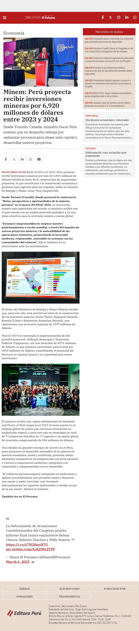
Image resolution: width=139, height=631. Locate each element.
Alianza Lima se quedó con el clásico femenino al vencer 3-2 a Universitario (108, 104)
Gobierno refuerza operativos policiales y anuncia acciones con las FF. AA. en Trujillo (109, 59)
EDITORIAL (92, 115)
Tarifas (24, 588)
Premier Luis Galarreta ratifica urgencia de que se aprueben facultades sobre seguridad (108, 70)
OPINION (90, 148)
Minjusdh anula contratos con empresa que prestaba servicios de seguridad (109, 40)
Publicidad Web (114, 588)
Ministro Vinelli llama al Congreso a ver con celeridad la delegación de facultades (109, 50)
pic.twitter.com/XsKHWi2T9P (30, 549)
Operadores (24, 596)
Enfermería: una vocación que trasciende (105, 154)
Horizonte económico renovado (107, 120)
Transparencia (69, 596)
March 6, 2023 (17, 561)
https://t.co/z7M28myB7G (27, 544)
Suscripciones (70, 588)
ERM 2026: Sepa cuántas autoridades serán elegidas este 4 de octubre (108, 94)
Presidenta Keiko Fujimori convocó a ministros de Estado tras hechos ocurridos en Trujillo (108, 83)
